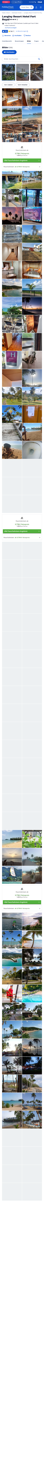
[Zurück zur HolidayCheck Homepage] (8, 7)
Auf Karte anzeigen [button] (11, 27)
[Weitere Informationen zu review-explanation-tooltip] (27, 31)
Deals (5, 2)
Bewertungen (19, 41)
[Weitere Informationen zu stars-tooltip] (17, 19)
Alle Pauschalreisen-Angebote (15, 160)
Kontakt (31, 2)
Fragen (36, 41)
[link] (36, 7)
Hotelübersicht (7, 41)
